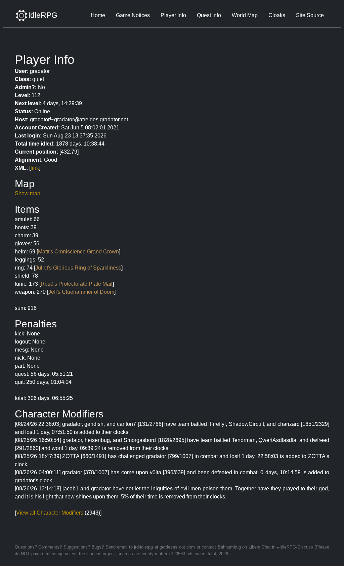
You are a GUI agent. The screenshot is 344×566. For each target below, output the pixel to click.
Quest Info (209, 15)
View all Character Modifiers (49, 513)
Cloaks (276, 15)
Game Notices (133, 15)
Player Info (173, 15)
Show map (27, 193)
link (35, 168)
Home (98, 15)
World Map (245, 15)
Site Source (310, 15)
